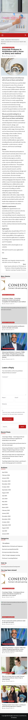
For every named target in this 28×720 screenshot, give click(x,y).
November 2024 (6, 519)
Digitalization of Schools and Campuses (12, 546)
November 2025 (6, 484)
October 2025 (5, 487)
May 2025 (4, 501)
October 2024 (5, 522)
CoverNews (22, 715)
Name (4, 397)
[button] (2, 35)
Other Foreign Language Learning (11, 555)
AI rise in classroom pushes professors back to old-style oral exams (14, 444)
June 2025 (4, 498)
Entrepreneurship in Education (10, 552)
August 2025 (5, 492)
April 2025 (5, 504)
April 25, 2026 (9, 359)
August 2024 (5, 528)
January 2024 (5, 533)
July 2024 (4, 531)
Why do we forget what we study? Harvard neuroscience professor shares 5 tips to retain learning (13, 456)
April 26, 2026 (9, 329)
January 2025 (5, 513)
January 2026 (5, 478)
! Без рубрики (5, 543)
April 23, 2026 (9, 708)
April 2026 (5, 472)
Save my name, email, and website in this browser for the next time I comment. (13, 413)
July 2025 (4, 495)
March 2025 (5, 507)
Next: (15, 267)
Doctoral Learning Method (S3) (10, 549)
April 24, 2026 (9, 681)
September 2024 (6, 525)
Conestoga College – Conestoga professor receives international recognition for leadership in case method (14, 300)
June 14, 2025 (10, 56)
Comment (5, 377)
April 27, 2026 (9, 303)
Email (17, 397)
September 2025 (6, 489)
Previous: (13, 260)
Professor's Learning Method (8, 47)
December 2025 (6, 481)
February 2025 (6, 510)
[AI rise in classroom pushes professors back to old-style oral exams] (14, 315)
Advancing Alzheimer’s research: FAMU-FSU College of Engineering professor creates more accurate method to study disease (13, 449)
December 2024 (6, 516)
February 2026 (6, 475)
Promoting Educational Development (10, 566)
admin (4, 56)
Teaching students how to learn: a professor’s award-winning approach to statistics (14, 462)
